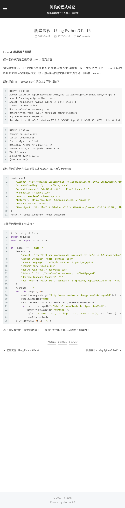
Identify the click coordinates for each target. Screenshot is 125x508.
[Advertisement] (62, 375)
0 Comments (83, 36)
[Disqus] (62, 448)
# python (62, 342)
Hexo (65, 502)
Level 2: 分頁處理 (42, 59)
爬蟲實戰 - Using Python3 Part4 (22, 350)
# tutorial (52, 342)
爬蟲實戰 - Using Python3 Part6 (102, 350)
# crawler (73, 342)
